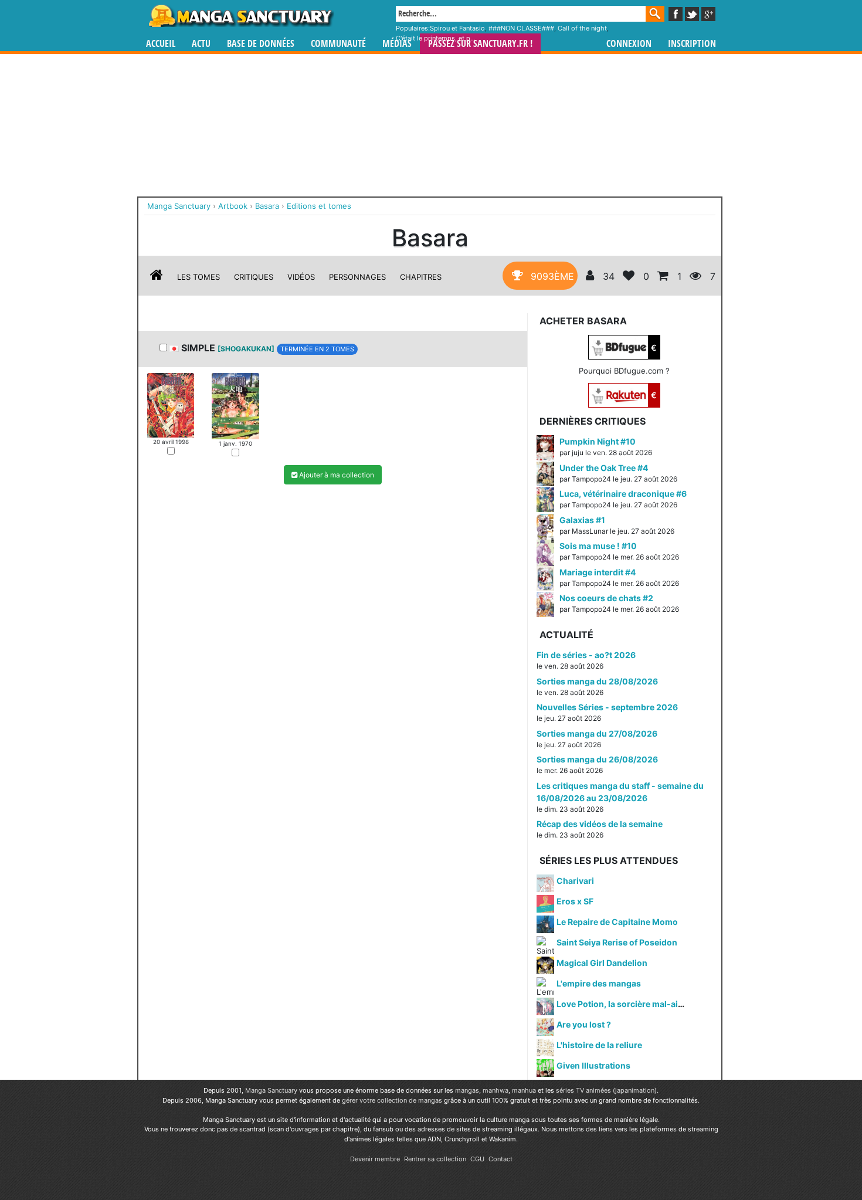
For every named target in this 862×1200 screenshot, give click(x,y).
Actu (201, 43)
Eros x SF (574, 901)
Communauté (338, 43)
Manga (240, 16)
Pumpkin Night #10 (597, 441)
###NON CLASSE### (521, 28)
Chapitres (421, 277)
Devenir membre (375, 1159)
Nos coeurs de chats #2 (606, 598)
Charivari (575, 881)
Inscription (692, 43)
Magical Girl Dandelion (601, 963)
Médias (397, 43)
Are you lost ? (583, 1024)
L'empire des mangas (598, 983)
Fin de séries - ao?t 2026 (586, 655)
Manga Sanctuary (271, 1090)
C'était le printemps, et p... (436, 38)
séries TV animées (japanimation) (606, 1090)
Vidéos (301, 277)
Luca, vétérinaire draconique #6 (623, 494)
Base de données (260, 43)
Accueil (160, 43)
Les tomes (198, 277)
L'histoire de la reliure (599, 1045)
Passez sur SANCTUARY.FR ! (480, 43)
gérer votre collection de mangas (392, 1100)
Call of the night (582, 28)
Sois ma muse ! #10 (598, 546)
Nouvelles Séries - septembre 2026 (607, 707)
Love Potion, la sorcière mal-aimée (625, 1004)
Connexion (628, 43)
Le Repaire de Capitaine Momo (617, 922)
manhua (524, 1090)
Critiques (253, 277)
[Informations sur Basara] (156, 277)
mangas (467, 1090)
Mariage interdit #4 (597, 572)
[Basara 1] (170, 404)
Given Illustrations (593, 1065)
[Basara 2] (235, 405)
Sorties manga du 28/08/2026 (597, 681)
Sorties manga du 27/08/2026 (597, 733)
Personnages (357, 277)
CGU (477, 1159)
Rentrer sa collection (435, 1159)
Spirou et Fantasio (457, 28)
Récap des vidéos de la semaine (600, 824)
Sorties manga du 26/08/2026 (597, 759)
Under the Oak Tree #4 (603, 468)
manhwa (495, 1090)
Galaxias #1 (582, 520)
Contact (500, 1159)
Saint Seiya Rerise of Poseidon (616, 942)
